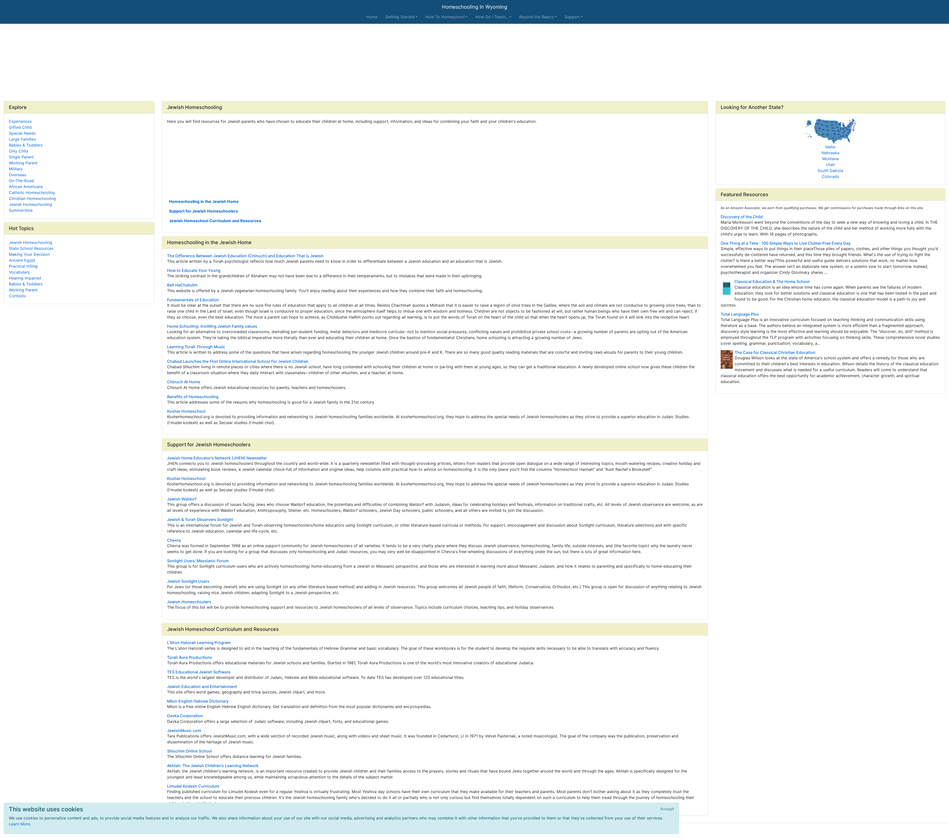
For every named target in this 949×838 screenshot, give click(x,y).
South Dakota (830, 170)
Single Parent (21, 156)
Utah (830, 164)
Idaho (830, 146)
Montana (830, 158)
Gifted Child (20, 127)
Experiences (20, 121)
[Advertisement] (474, 62)
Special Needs (22, 133)
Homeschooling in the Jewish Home (204, 201)
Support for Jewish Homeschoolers (203, 211)
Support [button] (572, 16)
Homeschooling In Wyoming (474, 7)
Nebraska (830, 152)
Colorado (830, 176)
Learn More (19, 823)
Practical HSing (23, 266)
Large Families (22, 139)
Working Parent (23, 162)
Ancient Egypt (22, 260)
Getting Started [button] (399, 16)
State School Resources (31, 248)
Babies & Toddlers (26, 145)
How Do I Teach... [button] (491, 16)
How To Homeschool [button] (445, 16)
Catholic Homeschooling (32, 192)
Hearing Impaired (25, 278)
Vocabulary (19, 272)
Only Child (18, 151)
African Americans (26, 186)
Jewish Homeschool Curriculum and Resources (215, 220)
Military (16, 168)
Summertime (21, 210)
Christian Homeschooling (32, 198)
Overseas (17, 174)
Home (371, 16)
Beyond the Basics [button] (536, 16)
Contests (17, 295)
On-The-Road (21, 180)
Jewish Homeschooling (30, 204)
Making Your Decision (29, 254)
